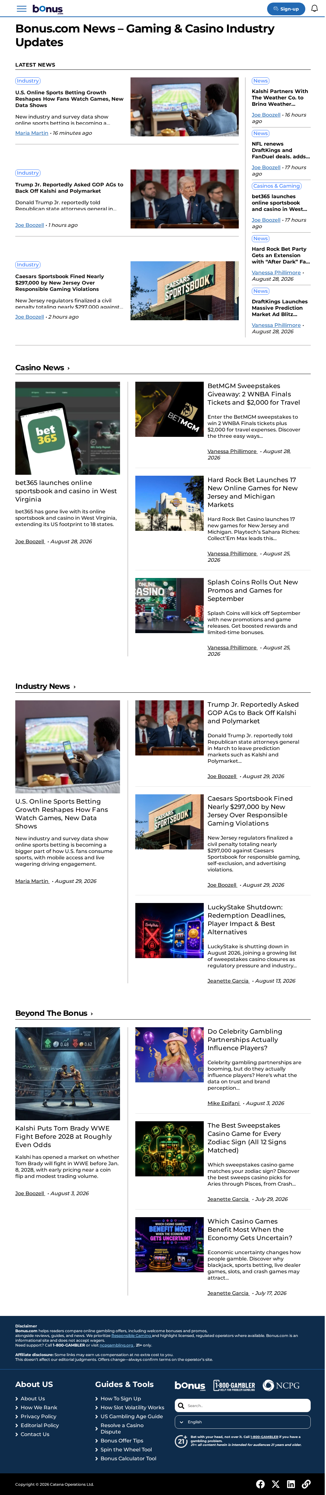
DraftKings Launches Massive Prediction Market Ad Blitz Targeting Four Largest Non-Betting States (275, 307)
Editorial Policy (40, 1434)
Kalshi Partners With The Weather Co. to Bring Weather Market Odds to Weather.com (275, 97)
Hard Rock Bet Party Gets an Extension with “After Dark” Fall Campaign (275, 255)
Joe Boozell (29, 225)
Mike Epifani (220, 1112)
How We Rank (39, 1416)
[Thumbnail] (66, 428)
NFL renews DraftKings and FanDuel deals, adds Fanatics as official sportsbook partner (274, 149)
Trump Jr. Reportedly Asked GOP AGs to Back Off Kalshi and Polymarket (65, 188)
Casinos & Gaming (272, 186)
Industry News (42, 694)
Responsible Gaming (131, 1343)
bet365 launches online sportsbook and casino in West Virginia (272, 202)
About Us (33, 1407)
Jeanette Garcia (225, 989)
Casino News (39, 367)
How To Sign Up (119, 1407)
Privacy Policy (38, 1425)
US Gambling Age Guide (130, 1431)
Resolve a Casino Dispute (120, 1443)
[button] (21, 9)
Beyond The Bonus (51, 1021)
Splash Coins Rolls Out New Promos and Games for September (249, 599)
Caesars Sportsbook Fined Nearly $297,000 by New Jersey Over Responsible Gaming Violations (59, 282)
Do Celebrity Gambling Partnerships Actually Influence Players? (242, 1048)
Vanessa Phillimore (271, 273)
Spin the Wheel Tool (125, 1464)
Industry (28, 81)
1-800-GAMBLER (262, 1445)
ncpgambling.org (117, 1353)
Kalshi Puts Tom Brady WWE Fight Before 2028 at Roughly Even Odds (63, 1145)
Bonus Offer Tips (120, 1455)
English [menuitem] (192, 1430)
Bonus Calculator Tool (127, 1473)
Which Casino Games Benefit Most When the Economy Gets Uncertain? (246, 1238)
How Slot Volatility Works (122, 1419)
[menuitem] (239, 1430)
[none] (239, 1430)
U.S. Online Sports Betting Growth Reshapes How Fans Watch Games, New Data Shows (62, 99)
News (256, 81)
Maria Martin (31, 133)
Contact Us (35, 1443)
